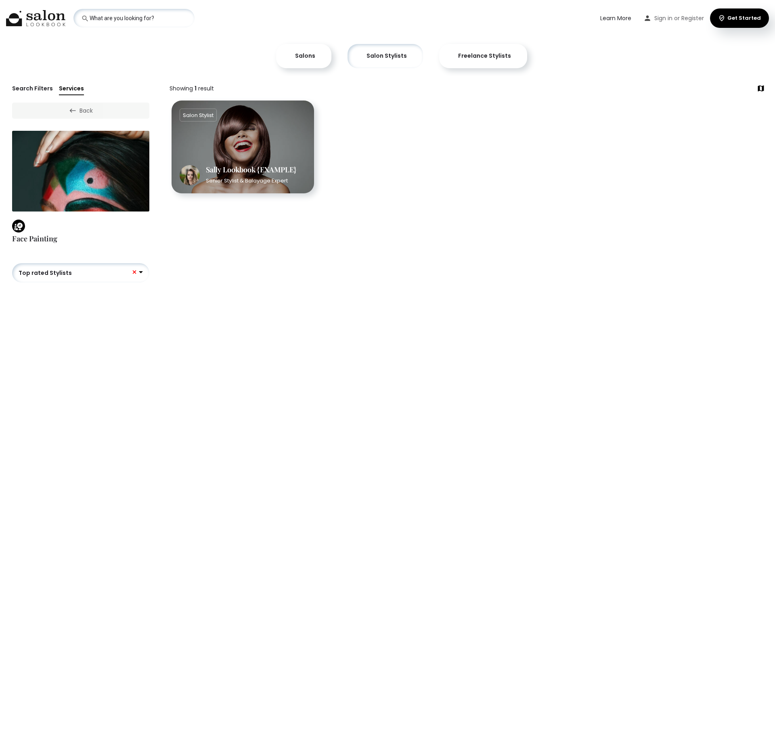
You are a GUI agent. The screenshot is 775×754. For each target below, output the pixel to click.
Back (86, 111)
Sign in (663, 18)
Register (692, 18)
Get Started (744, 18)
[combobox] (80, 273)
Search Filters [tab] (32, 88)
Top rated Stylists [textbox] (45, 273)
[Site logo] (36, 17)
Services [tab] (71, 88)
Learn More (615, 18)
